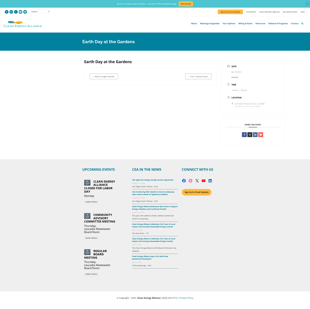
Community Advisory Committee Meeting (99, 218)
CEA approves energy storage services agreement (152, 180)
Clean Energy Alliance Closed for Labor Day (99, 186)
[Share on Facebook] (244, 134)
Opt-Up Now (186, 4)
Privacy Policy (186, 297)
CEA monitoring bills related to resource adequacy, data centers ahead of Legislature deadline (153, 193)
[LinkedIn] (25, 12)
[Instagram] (11, 12)
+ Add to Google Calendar (104, 76)
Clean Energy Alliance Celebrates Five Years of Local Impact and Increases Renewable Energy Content (153, 239)
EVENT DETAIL (92, 202)
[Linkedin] (255, 134)
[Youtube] (20, 12)
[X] (16, 12)
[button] (302, 23)
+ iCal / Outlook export (198, 76)
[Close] (307, 3)
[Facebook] (6, 12)
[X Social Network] (249, 134)
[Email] (260, 134)
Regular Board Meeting (95, 254)
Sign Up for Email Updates (197, 192)
